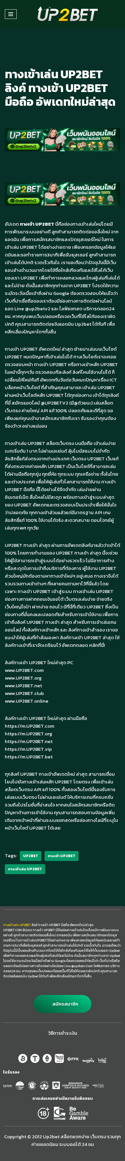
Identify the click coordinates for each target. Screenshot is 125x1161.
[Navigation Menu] (11, 14)
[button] (62, 1004)
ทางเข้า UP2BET (61, 855)
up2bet (30, 855)
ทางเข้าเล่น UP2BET (25, 869)
